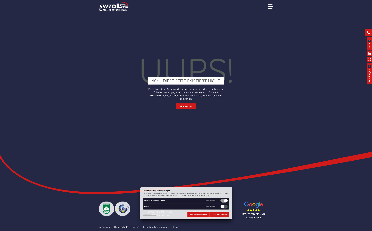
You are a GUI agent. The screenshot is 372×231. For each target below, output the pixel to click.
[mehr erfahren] (210, 200)
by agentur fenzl (149, 214)
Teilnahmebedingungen (156, 226)
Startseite (155, 95)
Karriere (135, 226)
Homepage (186, 106)
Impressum (105, 226)
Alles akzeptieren (219, 215)
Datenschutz (121, 226)
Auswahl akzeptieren (198, 215)
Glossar (176, 226)
